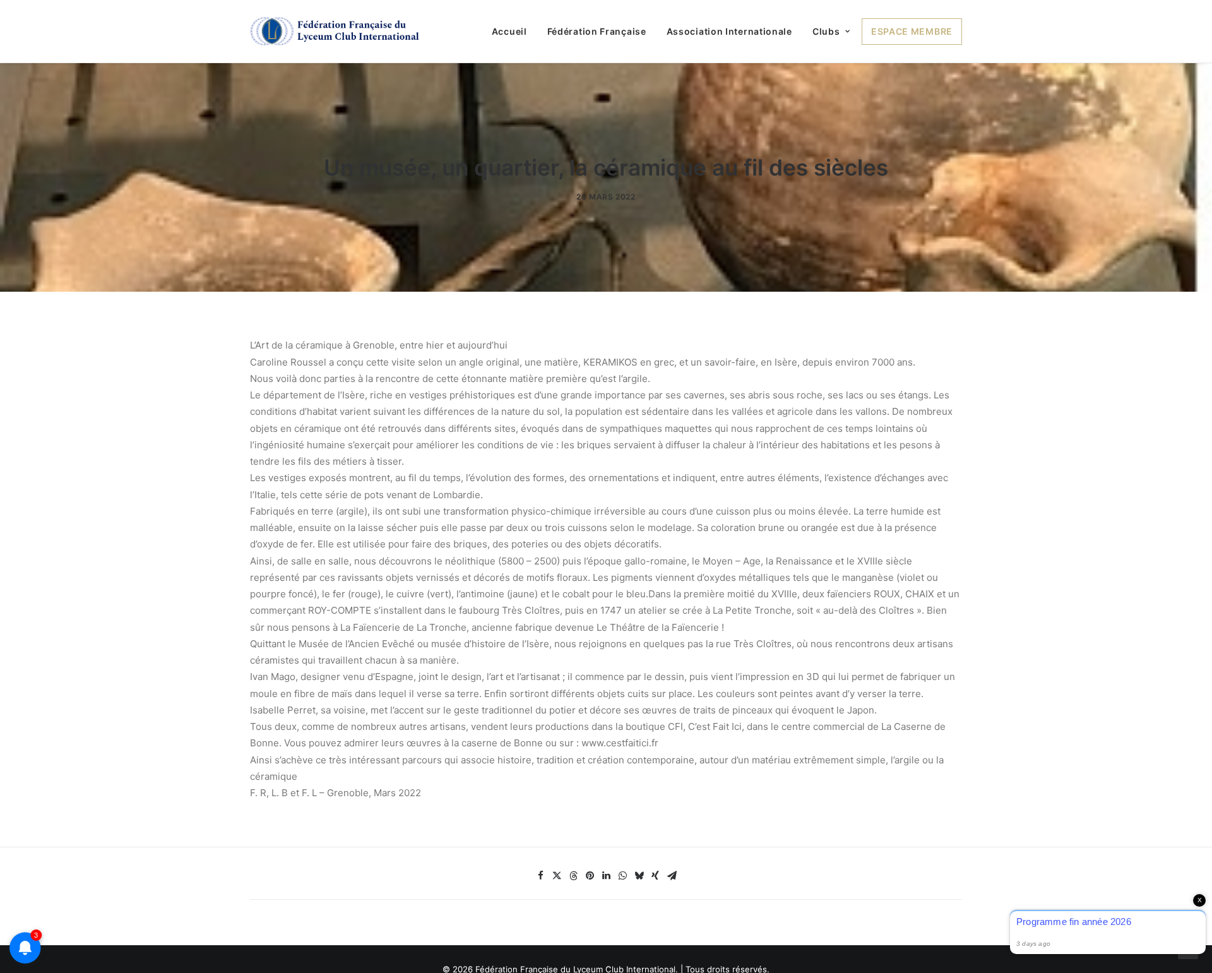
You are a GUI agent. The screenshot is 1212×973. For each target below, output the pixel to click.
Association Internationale (729, 31)
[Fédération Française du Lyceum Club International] (338, 31)
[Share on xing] (655, 875)
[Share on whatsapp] (622, 875)
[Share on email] (671, 875)
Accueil (509, 31)
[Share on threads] (573, 875)
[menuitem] (514, 31)
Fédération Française (596, 31)
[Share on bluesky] (638, 875)
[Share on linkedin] (606, 875)
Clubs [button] (826, 31)
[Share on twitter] (556, 875)
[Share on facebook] (540, 875)
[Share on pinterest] (589, 875)
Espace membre (912, 31)
